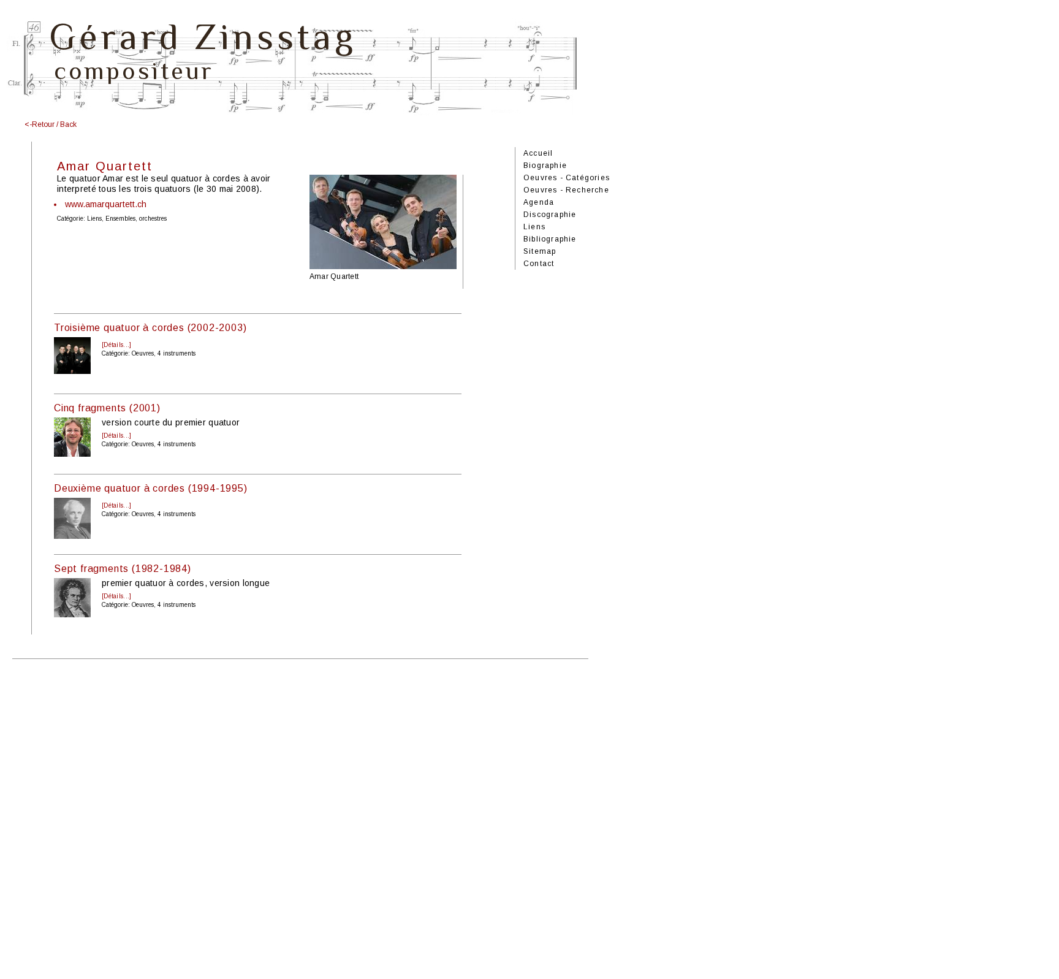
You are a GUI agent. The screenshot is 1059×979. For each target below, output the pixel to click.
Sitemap (539, 251)
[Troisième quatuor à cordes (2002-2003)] (72, 371)
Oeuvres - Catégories (566, 177)
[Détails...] (116, 344)
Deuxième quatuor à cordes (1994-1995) (151, 488)
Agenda (538, 202)
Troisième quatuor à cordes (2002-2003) (150, 327)
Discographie (549, 214)
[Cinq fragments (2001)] (72, 454)
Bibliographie (550, 239)
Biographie (545, 165)
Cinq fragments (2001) (107, 408)
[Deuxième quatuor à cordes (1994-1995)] (72, 536)
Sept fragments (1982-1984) (122, 568)
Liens (534, 227)
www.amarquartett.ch (105, 204)
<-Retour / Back (51, 124)
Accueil (538, 153)
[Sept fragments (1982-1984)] (72, 614)
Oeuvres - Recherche (566, 190)
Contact (538, 263)
